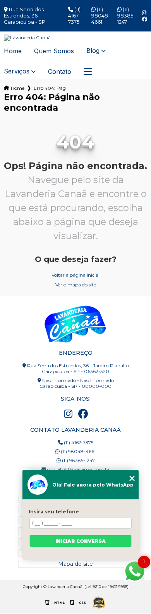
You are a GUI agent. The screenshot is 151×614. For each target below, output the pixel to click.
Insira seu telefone (54, 512)
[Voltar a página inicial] (76, 38)
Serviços (16, 71)
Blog (93, 50)
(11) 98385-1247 (126, 15)
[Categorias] (88, 72)
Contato (59, 71)
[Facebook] (144, 19)
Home (13, 51)
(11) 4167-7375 (74, 15)
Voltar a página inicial (75, 275)
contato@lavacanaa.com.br (78, 469)
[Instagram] (144, 13)
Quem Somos (54, 51)
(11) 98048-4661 (100, 15)
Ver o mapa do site (75, 285)
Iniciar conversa (80, 541)
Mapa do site (75, 563)
